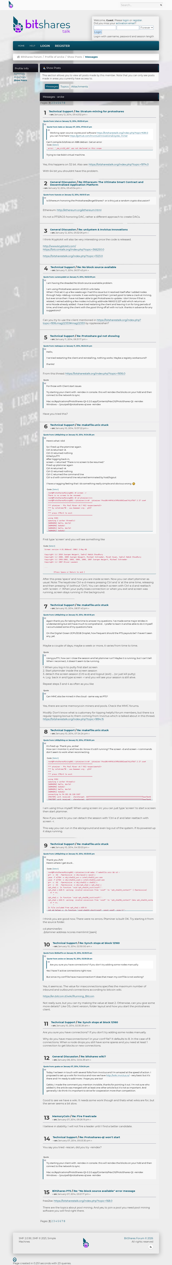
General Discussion (63, 182)
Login (45, 45)
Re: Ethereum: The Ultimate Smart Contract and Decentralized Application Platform (96, 183)
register (137, 20)
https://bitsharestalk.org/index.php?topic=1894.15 (73, 719)
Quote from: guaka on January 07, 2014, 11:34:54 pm (66, 1066)
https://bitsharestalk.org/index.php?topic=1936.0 (95, 373)
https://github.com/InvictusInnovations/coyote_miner (99, 135)
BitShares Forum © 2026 (138, 1238)
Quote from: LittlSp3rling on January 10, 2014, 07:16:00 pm (68, 740)
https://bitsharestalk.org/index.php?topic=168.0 (83, 1200)
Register (62, 45)
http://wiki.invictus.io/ (118, 1075)
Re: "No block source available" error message (104, 1190)
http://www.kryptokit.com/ (59, 246)
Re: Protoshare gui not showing (98, 336)
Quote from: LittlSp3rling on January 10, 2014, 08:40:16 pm (69, 615)
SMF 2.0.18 (25, 1238)
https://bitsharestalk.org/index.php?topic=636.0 (122, 132)
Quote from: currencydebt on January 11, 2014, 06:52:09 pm (69, 277)
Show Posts (20, 80)
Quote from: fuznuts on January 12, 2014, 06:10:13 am (66, 195)
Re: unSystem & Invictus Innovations (103, 229)
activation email (125, 23)
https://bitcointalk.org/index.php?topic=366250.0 (73, 249)
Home (21, 45)
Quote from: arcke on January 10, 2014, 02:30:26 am (69, 959)
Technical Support (61, 111)
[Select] (55, 145)
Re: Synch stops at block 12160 (99, 943)
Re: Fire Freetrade (84, 1116)
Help (32, 45)
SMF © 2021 (39, 1238)
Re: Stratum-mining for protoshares (100, 111)
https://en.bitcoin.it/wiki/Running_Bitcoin (68, 996)
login (126, 20)
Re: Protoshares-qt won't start (99, 1137)
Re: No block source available (96, 267)
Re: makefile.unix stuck (93, 424)
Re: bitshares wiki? (93, 1056)
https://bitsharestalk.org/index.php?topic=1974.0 (119, 164)
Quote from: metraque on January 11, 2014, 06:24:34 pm (67, 346)
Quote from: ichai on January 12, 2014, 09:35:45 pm (65, 121)
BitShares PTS (61, 1190)
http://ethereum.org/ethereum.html (79, 210)
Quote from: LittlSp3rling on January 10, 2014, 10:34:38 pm (68, 435)
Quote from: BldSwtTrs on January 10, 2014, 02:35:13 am (67, 953)
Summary (19, 73)
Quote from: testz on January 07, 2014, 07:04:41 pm (69, 127)
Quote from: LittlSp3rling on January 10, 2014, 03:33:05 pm (69, 854)
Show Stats (20, 77)
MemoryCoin (61, 1116)
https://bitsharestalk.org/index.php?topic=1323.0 (73, 256)
